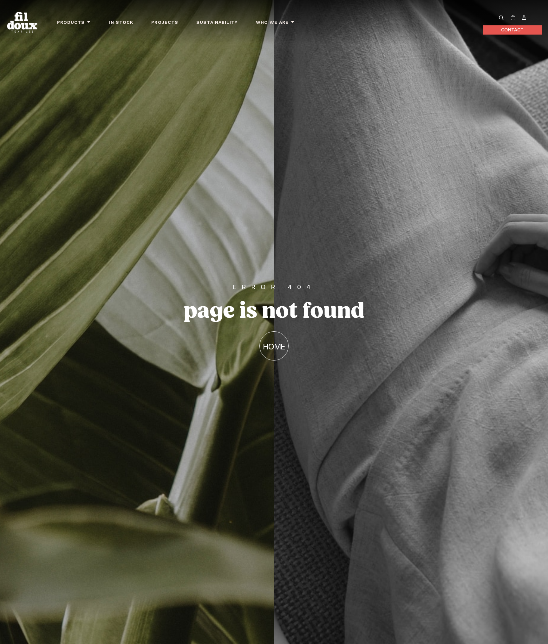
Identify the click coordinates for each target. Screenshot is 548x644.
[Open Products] (89, 22)
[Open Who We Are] (292, 22)
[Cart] (513, 17)
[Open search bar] (501, 17)
